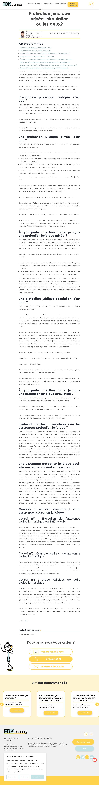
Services (30, 3)
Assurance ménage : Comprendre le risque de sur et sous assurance (51, 698)
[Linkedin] (92, 757)
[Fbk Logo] (16, 731)
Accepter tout (37, 777)
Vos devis (63, 3)
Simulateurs (37, 3)
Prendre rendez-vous (52, 651)
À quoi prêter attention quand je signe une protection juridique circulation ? (46, 59)
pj (25, 620)
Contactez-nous (83, 742)
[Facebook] (82, 757)
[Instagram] (78, 757)
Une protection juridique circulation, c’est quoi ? (37, 56)
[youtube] (95, 760)
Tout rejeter (24, 777)
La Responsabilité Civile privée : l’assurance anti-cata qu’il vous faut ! (84, 698)
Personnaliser (12, 777)
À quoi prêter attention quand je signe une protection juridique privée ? (45, 53)
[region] (25, 767)
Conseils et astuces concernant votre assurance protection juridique (44, 68)
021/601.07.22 (53, 659)
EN (91, 734)
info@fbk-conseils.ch (52, 666)
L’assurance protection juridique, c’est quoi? (35, 48)
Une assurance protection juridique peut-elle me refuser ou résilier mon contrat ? (48, 65)
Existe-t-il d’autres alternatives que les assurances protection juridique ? (45, 62)
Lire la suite (17, 710)
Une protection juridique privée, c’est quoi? (35, 50)
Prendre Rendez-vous (73, 4)
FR (40, 9)
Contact (56, 3)
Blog (51, 3)
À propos (45, 3)
